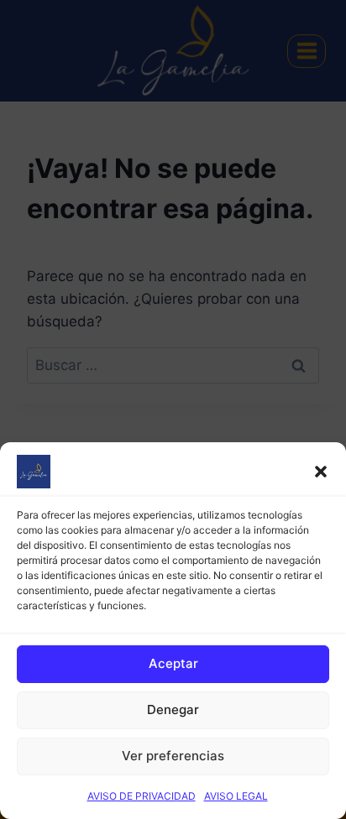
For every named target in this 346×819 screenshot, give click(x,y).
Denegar (173, 709)
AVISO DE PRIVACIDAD (141, 796)
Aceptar (173, 663)
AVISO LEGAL (236, 796)
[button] (320, 471)
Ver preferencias (173, 756)
